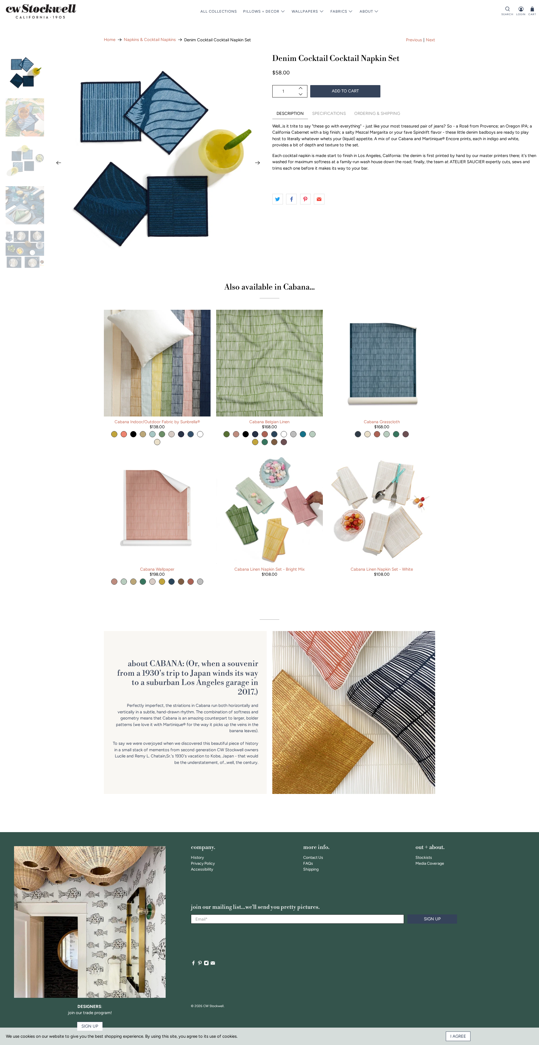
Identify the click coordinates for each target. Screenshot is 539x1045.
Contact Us (313, 857)
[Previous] (58, 163)
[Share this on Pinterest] (305, 199)
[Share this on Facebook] (291, 199)
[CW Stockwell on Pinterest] (199, 964)
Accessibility (202, 869)
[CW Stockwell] (41, 11)
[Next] (258, 163)
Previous (414, 39)
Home (109, 40)
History (197, 857)
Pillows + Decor (261, 11)
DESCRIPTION (290, 113)
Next (430, 39)
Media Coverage (429, 863)
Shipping (311, 869)
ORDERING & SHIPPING (377, 113)
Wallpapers (305, 11)
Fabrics (338, 11)
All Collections (218, 11)
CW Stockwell (213, 1006)
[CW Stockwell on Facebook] (193, 964)
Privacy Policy (203, 863)
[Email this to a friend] (319, 199)
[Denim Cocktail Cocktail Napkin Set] (158, 163)
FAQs (308, 863)
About (366, 11)
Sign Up (432, 918)
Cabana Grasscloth (382, 421)
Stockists (423, 857)
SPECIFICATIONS (329, 113)
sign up (89, 1026)
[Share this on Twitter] (277, 199)
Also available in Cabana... (269, 287)
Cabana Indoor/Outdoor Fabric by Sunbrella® (157, 421)
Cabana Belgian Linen (269, 421)
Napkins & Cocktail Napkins (150, 40)
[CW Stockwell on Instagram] (206, 964)
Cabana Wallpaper (157, 569)
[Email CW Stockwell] (212, 964)
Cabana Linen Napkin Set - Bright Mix (269, 569)
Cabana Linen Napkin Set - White (382, 569)
